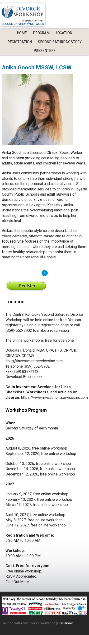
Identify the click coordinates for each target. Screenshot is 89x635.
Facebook (44, 273)
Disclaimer (65, 623)
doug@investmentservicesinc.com (34, 361)
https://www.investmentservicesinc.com (54, 397)
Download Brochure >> (23, 376)
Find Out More (17, 582)
